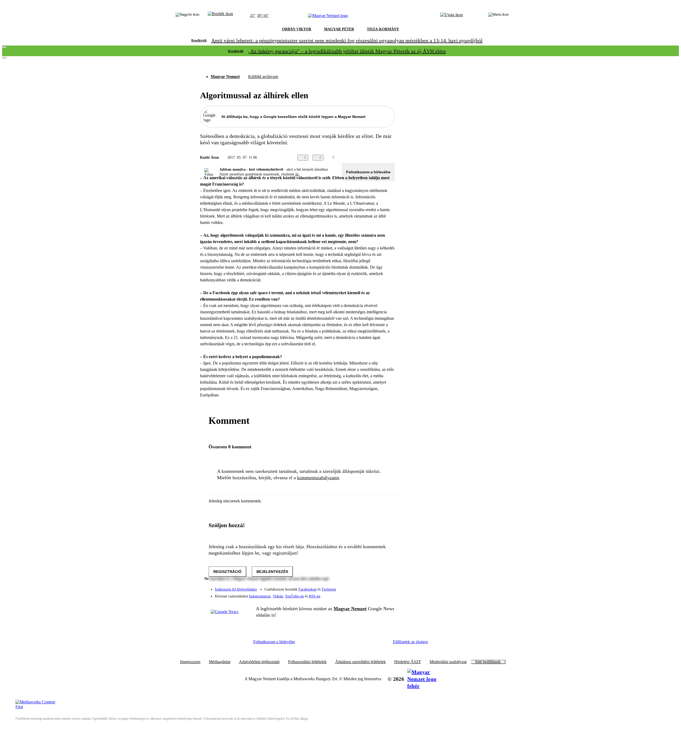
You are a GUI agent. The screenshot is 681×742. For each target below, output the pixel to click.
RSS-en (314, 596)
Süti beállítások (488, 662)
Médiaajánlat (219, 662)
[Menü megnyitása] (498, 15)
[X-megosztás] (381, 157)
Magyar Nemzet (225, 76)
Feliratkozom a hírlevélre (368, 172)
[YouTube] (376, 594)
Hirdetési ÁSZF (407, 662)
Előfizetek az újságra (410, 641)
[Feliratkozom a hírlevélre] (220, 15)
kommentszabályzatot (318, 477)
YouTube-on (294, 596)
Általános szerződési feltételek (360, 662)
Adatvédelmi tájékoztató (259, 662)
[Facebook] (366, 587)
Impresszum (190, 662)
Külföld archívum (263, 76)
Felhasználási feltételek (307, 662)
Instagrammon (260, 596)
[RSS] (387, 594)
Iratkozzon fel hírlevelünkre (236, 589)
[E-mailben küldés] (370, 157)
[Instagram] (376, 587)
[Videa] (366, 594)
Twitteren (329, 589)
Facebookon (307, 589)
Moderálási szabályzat (448, 662)
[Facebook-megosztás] (391, 157)
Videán (278, 596)
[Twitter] (387, 587)
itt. (297, 174)
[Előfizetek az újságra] (451, 15)
